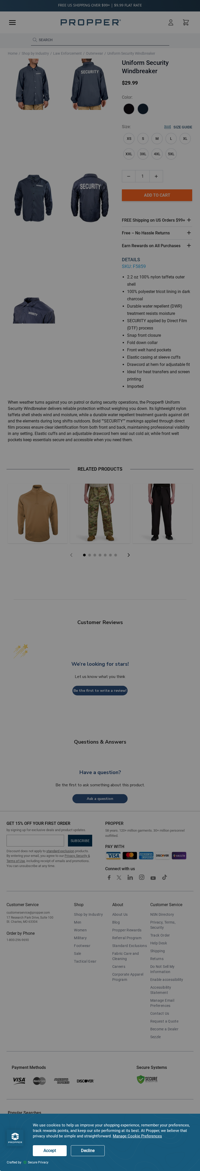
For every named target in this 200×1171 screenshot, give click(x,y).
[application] (100, 1142)
